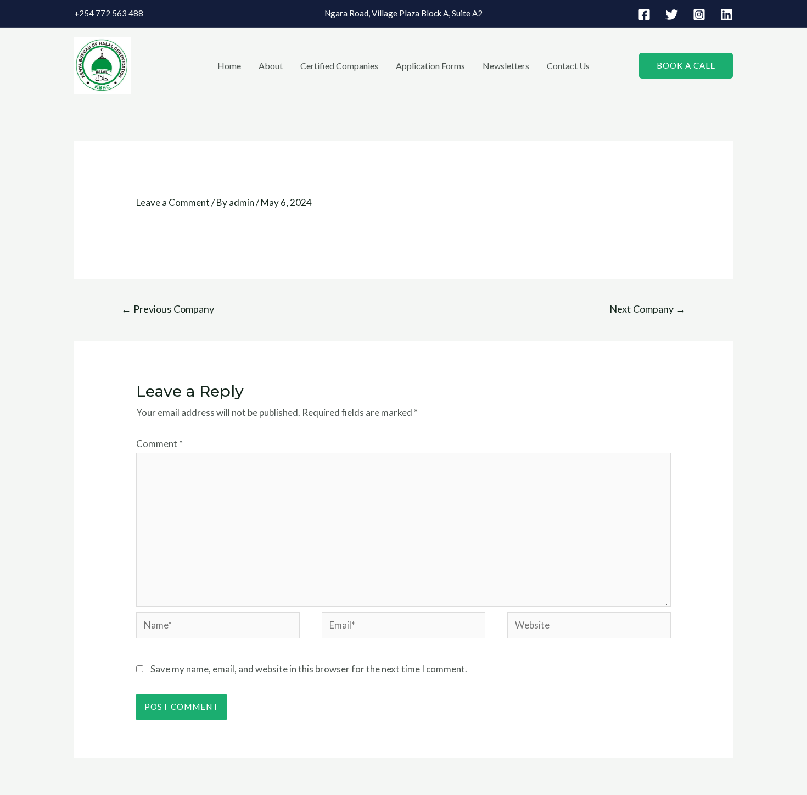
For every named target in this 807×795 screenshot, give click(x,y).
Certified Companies (339, 65)
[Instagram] (699, 14)
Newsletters (506, 65)
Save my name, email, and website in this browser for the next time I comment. (308, 669)
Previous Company (167, 309)
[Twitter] (671, 14)
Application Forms (430, 65)
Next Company (647, 309)
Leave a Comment (173, 202)
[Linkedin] (726, 14)
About (271, 65)
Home (229, 65)
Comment (159, 443)
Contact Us (568, 65)
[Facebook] (644, 14)
